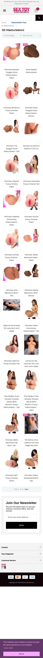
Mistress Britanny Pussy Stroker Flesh (12, 110)
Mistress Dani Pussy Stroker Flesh (12, 478)
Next (27, 489)
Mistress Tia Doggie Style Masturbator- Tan (11, 148)
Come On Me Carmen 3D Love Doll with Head (31, 363)
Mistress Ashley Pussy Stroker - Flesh (12, 257)
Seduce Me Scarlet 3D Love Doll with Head (11, 328)
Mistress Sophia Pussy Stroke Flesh (11, 184)
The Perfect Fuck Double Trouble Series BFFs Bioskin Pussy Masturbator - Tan (12, 401)
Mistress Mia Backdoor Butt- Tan (12, 293)
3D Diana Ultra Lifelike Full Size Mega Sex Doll (31, 443)
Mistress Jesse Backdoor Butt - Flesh (31, 257)
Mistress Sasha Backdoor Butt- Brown (31, 293)
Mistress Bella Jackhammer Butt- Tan (11, 443)
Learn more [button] (8, 648)
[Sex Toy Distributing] (21, 10)
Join (21, 525)
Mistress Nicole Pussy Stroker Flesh (31, 219)
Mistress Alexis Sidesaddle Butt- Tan (31, 478)
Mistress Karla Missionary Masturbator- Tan (31, 328)
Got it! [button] (21, 654)
